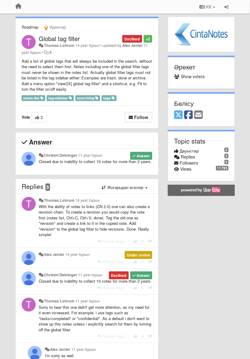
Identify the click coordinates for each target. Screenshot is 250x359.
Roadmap (30, 27)
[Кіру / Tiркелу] (226, 7)
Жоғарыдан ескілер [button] (125, 187)
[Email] (198, 115)
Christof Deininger (60, 155)
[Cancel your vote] (142, 241)
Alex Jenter (132, 45)
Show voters (192, 76)
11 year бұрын (90, 155)
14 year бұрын (87, 200)
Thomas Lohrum (59, 45)
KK (209, 7)
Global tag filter (59, 38)
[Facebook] (188, 115)
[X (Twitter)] (178, 115)
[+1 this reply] (135, 241)
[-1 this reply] (150, 241)
